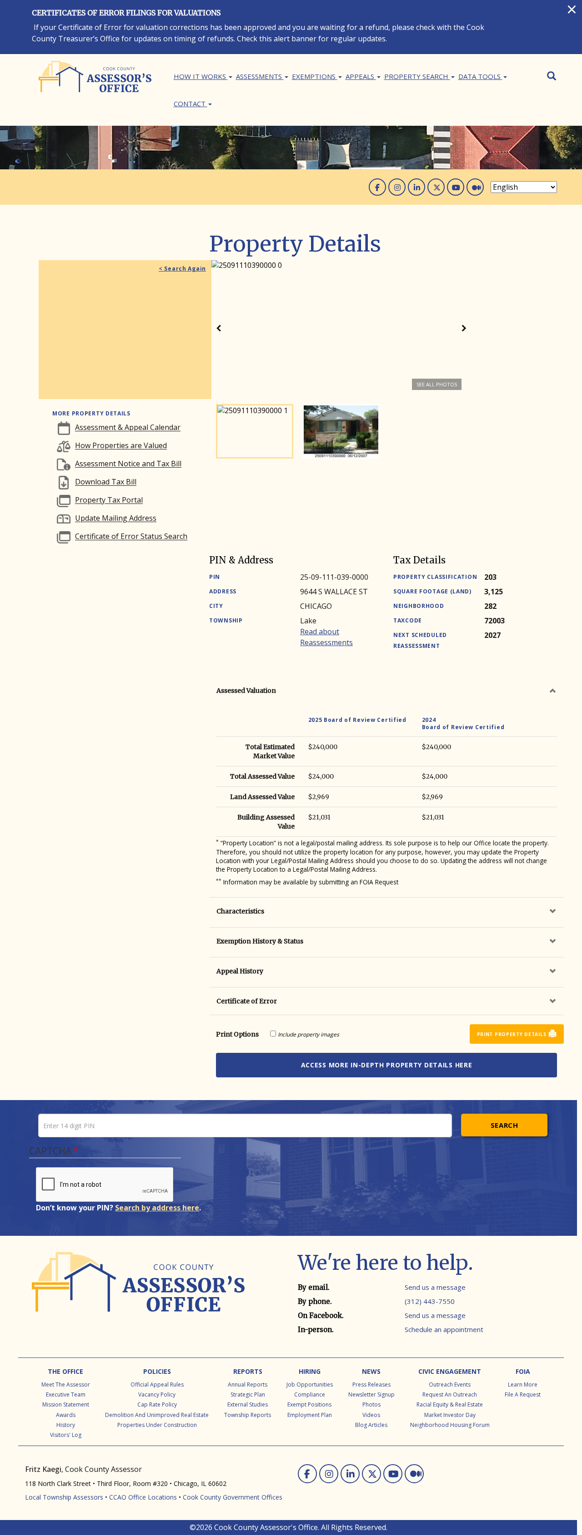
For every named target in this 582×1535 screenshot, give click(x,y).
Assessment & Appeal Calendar (128, 428)
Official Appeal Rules (157, 1384)
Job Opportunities (309, 1384)
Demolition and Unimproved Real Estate (157, 1415)
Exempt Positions (309, 1404)
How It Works (201, 76)
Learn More (522, 1384)
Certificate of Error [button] (246, 1001)
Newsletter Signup (371, 1394)
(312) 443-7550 (430, 1301)
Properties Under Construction (157, 1425)
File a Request (523, 1394)
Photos (371, 1404)
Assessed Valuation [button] (246, 690)
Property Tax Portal (109, 500)
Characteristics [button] (240, 911)
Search (504, 1125)
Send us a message (435, 1287)
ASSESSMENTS (260, 76)
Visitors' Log (65, 1435)
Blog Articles (371, 1425)
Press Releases (371, 1384)
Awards (65, 1415)
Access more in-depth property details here (386, 1065)
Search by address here (157, 1208)
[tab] (386, 690)
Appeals (361, 76)
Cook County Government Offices (232, 1497)
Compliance (309, 1394)
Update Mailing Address (115, 518)
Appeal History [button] (239, 971)
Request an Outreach (449, 1394)
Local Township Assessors (64, 1497)
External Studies (247, 1404)
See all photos (436, 384)
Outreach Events (450, 1384)
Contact (190, 103)
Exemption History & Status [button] (259, 941)
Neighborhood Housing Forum (450, 1425)
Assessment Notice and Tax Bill (128, 464)
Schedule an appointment (444, 1329)
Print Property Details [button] (512, 1034)
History (65, 1425)
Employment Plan (309, 1415)
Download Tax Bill (105, 482)
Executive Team (65, 1394)
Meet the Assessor (65, 1384)
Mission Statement (65, 1404)
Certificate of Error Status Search (131, 537)
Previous (218, 329)
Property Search (417, 76)
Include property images (308, 1034)
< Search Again (182, 268)
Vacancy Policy (157, 1394)
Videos (371, 1415)
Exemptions (314, 76)
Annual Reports (247, 1384)
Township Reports (247, 1415)
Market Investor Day (450, 1415)
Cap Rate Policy (157, 1404)
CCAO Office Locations (143, 1497)
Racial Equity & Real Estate (449, 1404)
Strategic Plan (248, 1394)
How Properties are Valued (121, 446)
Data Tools (480, 76)
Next (463, 329)
